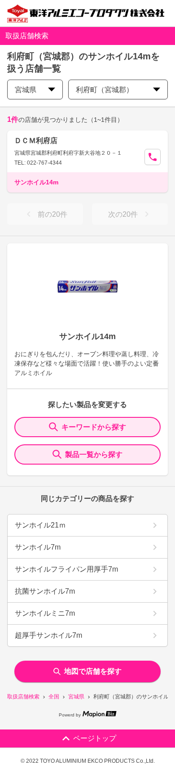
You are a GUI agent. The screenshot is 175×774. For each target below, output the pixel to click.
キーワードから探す (93, 427)
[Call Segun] (152, 157)
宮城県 (76, 696)
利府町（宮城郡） (104, 90)
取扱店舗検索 (23, 696)
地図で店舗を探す (93, 671)
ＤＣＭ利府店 (35, 140)
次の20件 (123, 214)
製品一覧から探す (93, 454)
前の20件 (52, 214)
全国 (53, 696)
